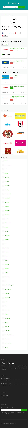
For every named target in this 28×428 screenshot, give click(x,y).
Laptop (5, 272)
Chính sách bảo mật (6, 380)
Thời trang (6, 177)
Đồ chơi (5, 227)
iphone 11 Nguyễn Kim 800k (17, 86)
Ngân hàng (6, 185)
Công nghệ (6, 210)
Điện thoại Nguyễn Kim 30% (17, 48)
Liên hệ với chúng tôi (6, 385)
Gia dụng (6, 181)
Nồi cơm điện (7, 223)
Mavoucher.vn (5, 397)
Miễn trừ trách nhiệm (6, 383)
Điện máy (6, 268)
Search (22, 7)
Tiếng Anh (6, 339)
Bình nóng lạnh (7, 343)
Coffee (5, 169)
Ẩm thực (5, 160)
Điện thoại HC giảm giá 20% (17, 61)
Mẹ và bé (6, 326)
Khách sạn (6, 276)
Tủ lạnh (5, 260)
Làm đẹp (6, 206)
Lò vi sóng (6, 293)
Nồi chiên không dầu (8, 285)
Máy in (5, 305)
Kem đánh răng (7, 289)
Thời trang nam (7, 164)
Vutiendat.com (5, 395)
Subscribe (24, 409)
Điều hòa (6, 264)
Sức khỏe (6, 202)
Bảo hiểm (6, 256)
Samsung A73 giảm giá (15, 75)
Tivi (4, 243)
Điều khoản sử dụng (6, 378)
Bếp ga (5, 347)
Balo (5, 301)
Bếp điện (6, 247)
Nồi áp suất (6, 297)
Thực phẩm (6, 235)
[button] (5, 33)
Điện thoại (6, 214)
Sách (5, 281)
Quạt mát (6, 239)
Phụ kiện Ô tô (7, 193)
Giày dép (6, 189)
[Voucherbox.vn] (14, 2)
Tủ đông (5, 322)
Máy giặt (5, 231)
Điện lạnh (6, 309)
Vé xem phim (6, 198)
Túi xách (5, 252)
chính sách (7, 413)
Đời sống (6, 218)
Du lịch (5, 173)
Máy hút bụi (6, 318)
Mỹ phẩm (6, 314)
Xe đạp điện (6, 330)
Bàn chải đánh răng (8, 334)
